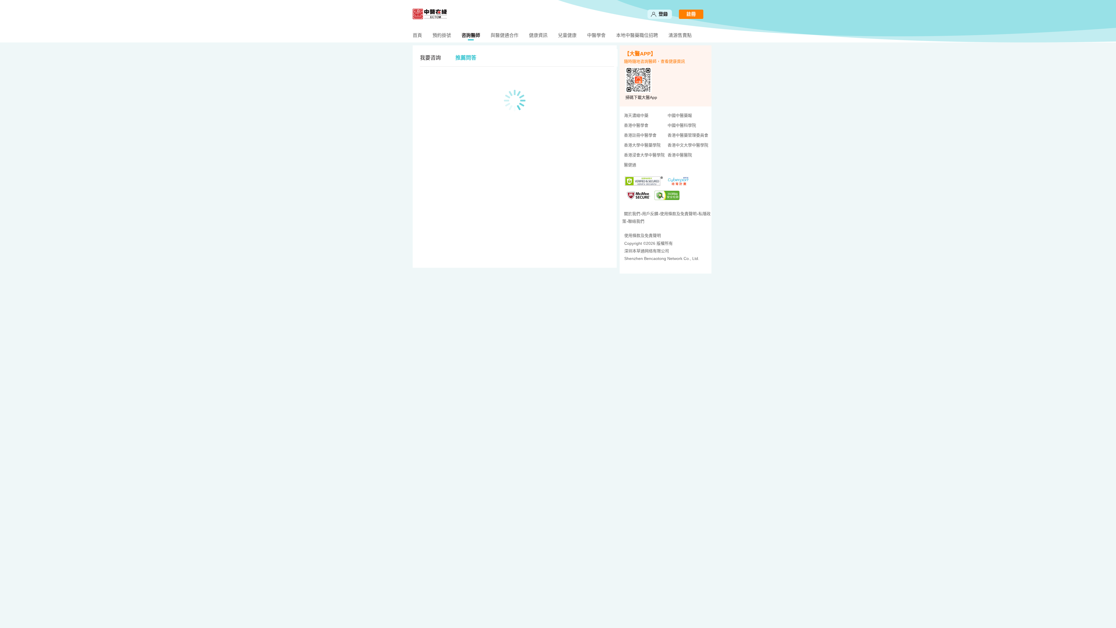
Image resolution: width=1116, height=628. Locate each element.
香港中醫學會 (636, 125)
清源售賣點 (680, 35)
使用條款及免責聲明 (678, 213)
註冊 (691, 14)
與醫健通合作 (504, 35)
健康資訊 (538, 35)
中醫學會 (596, 35)
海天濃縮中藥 (636, 115)
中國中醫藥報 (680, 115)
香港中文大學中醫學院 (688, 145)
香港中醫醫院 (680, 155)
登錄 (663, 14)
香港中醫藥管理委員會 (688, 135)
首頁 (417, 35)
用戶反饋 (650, 213)
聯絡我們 (636, 221)
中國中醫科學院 (682, 125)
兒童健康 (567, 35)
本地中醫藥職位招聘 (637, 35)
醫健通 (630, 165)
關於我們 (632, 213)
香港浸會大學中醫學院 (643, 155)
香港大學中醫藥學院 (642, 145)
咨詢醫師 (471, 35)
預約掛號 (441, 35)
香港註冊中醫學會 (640, 135)
